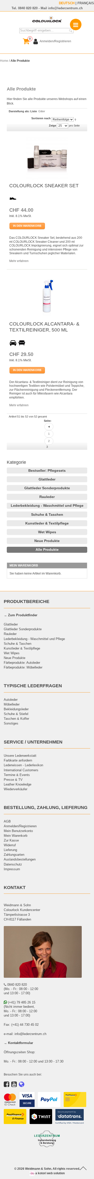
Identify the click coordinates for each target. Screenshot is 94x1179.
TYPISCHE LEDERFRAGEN (33, 685)
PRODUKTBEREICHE (26, 601)
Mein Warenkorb (15, 836)
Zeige (52, 125)
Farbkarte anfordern (18, 760)
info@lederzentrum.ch (65, 8)
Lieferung (10, 850)
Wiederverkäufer (15, 789)
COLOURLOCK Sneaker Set (44, 185)
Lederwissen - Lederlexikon (23, 765)
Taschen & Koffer (16, 718)
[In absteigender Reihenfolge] (75, 119)
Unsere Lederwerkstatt (20, 756)
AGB (7, 821)
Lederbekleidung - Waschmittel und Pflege (47, 506)
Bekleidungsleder (16, 709)
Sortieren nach (41, 118)
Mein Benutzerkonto (18, 831)
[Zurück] (48, 426)
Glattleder (47, 479)
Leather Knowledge (17, 784)
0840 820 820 (28, 8)
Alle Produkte (47, 550)
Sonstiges (11, 723)
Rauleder (47, 497)
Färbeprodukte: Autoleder (22, 662)
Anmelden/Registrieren (20, 826)
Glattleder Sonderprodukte (47, 488)
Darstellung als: (19, 111)
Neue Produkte (47, 541)
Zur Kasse (11, 840)
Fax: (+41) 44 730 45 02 (21, 1024)
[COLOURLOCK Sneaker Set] (47, 158)
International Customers (21, 770)
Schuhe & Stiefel (16, 714)
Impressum (12, 869)
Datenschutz (13, 864)
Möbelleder (12, 704)
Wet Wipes (47, 532)
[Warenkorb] (26, 41)
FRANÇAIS (85, 3)
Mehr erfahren (19, 261)
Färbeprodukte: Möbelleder (23, 667)
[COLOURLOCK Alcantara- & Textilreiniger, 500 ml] (47, 296)
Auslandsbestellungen (20, 859)
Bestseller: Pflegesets (47, 470)
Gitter (41, 111)
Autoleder (11, 700)
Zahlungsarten (14, 854)
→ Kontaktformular (18, 1043)
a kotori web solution (50, 1173)
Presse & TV (13, 780)
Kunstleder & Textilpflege (47, 523)
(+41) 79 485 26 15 (21, 1002)
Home (4, 60)
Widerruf (10, 845)
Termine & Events (17, 775)
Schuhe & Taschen (47, 514)
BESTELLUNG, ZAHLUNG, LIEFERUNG (45, 807)
